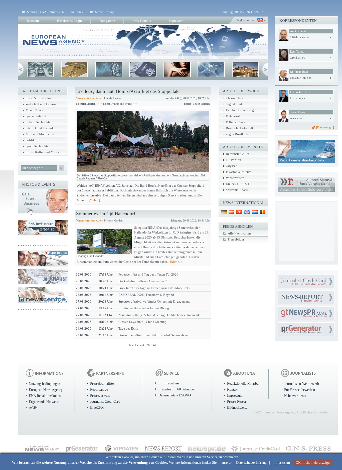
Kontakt (232, 389)
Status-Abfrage (105, 12)
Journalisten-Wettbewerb (301, 384)
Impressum (282, 462)
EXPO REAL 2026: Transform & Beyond (146, 295)
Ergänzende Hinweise (44, 402)
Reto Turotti (297, 51)
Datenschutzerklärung (251, 462)
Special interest (36, 116)
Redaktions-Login (69, 21)
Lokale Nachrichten (39, 122)
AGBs (33, 408)
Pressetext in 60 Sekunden (177, 389)
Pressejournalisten (102, 383)
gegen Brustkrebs (237, 134)
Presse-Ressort (237, 401)
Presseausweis (100, 395)
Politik (30, 140)
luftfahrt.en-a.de (299, 37)
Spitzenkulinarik (237, 190)
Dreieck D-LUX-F (238, 184)
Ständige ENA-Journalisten (45, 12)
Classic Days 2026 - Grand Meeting (142, 322)
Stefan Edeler (298, 112)
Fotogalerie (107, 21)
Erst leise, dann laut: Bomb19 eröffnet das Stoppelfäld (128, 91)
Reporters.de (99, 389)
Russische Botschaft (239, 128)
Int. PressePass (168, 383)
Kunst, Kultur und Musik (42, 152)
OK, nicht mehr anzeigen (313, 462)
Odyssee (231, 166)
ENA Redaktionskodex (45, 396)
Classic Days (234, 98)
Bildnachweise (237, 407)
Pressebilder (236, 239)
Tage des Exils (128, 328)
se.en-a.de (296, 118)
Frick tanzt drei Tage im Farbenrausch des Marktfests (154, 288)
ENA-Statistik (141, 21)
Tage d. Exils (234, 104)
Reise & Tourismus (38, 98)
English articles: (245, 20)
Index (79, 12)
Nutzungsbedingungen (44, 384)
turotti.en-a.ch (298, 57)
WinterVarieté (235, 178)
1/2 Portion (233, 160)
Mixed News (34, 110)
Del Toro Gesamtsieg (240, 110)
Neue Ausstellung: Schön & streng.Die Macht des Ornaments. (159, 315)
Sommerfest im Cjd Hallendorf (105, 213)
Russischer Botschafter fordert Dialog (143, 308)
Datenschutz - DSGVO (174, 395)
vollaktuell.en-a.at (300, 78)
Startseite (33, 21)
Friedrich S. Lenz (300, 92)
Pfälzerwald (234, 116)
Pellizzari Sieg (235, 122)
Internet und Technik (40, 128)
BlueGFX (97, 407)
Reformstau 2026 (237, 154)
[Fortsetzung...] (325, 127)
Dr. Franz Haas (299, 72)
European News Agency (46, 390)
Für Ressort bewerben (299, 390)
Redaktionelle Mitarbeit (243, 383)
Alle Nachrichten (239, 233)
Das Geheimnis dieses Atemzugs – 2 (142, 281)
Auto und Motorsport (40, 134)
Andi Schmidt (298, 31)
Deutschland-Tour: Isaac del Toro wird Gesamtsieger (153, 335)
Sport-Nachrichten (38, 146)
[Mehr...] (94, 200)
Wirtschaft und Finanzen (42, 104)
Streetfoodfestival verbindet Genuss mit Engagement (154, 301)
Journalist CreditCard (105, 401)
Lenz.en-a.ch (297, 98)
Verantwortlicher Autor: (89, 98)
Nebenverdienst (295, 396)
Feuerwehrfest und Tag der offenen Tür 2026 (148, 274)
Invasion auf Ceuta (238, 172)
